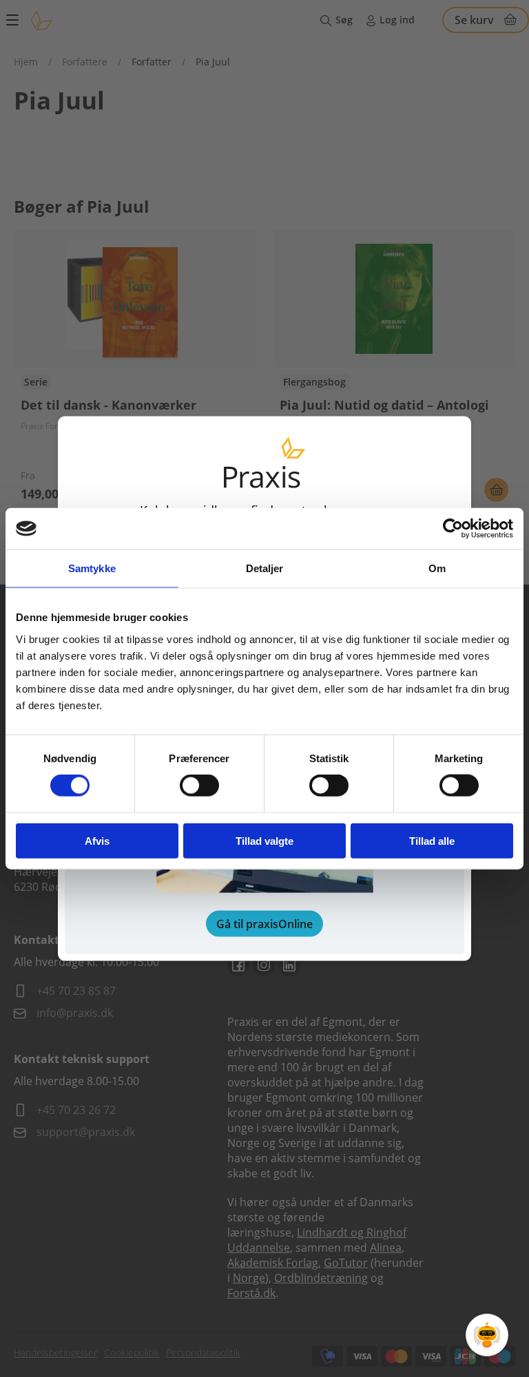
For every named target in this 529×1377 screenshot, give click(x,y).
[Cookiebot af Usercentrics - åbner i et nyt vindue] (453, 528)
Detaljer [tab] (265, 568)
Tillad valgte (264, 840)
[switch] (199, 786)
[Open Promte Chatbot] (487, 1335)
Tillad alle (432, 840)
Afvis (97, 840)
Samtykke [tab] (92, 568)
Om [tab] (437, 568)
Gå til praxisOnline (264, 923)
